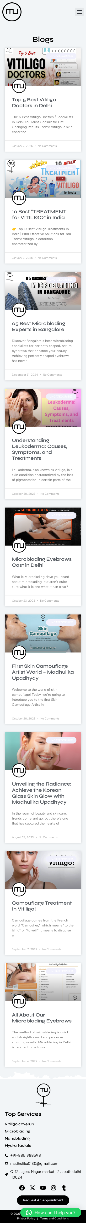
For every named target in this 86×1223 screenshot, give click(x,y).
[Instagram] (53, 1188)
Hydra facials (18, 1145)
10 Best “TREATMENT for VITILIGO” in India (39, 215)
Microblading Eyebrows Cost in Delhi (42, 562)
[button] (79, 12)
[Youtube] (43, 1188)
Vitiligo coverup (19, 1124)
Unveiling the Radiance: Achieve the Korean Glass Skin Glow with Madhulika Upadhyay (41, 793)
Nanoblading (17, 1138)
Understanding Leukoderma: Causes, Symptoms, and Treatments (39, 449)
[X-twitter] (32, 1188)
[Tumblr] (64, 1188)
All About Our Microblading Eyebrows (42, 1018)
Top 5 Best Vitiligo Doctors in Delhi (34, 103)
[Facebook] (22, 1188)
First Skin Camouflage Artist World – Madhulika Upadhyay (43, 672)
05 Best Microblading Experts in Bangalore (38, 326)
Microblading (17, 1131)
